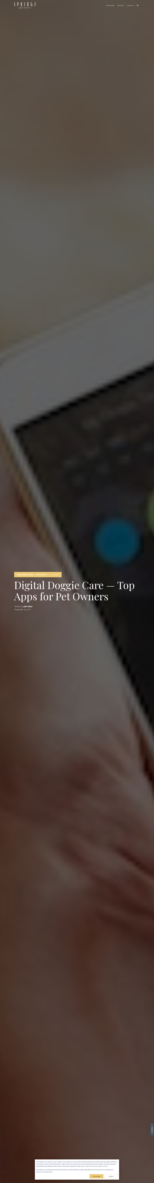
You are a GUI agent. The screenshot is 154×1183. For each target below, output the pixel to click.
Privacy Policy (104, 1166)
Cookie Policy (94, 1166)
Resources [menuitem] (120, 5)
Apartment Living (25, 574)
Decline (111, 1176)
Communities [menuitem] (110, 5)
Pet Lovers (41, 574)
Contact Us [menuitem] (130, 5)
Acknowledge (96, 1176)
